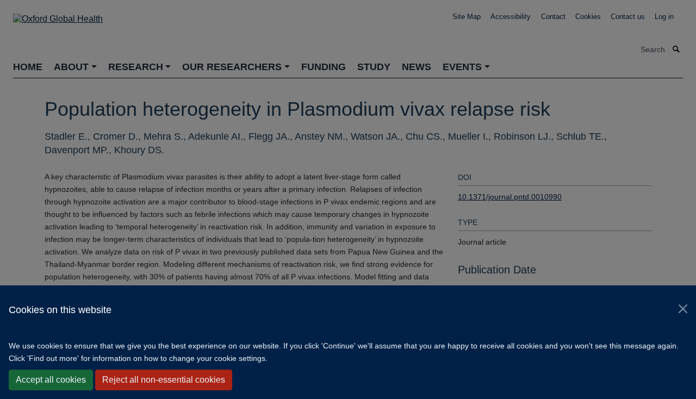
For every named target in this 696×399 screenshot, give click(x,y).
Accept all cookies (51, 379)
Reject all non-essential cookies (163, 379)
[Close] (683, 308)
